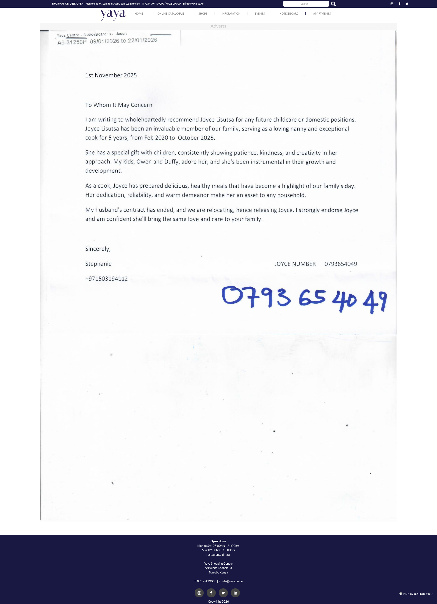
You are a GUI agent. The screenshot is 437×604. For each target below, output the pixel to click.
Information (231, 13)
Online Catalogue (171, 13)
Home (139, 13)
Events (260, 13)
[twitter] (407, 3)
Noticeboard (289, 13)
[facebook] (399, 3)
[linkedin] (235, 592)
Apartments (322, 13)
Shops (202, 13)
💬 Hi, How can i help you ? (415, 593)
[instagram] (392, 3)
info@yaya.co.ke (194, 4)
